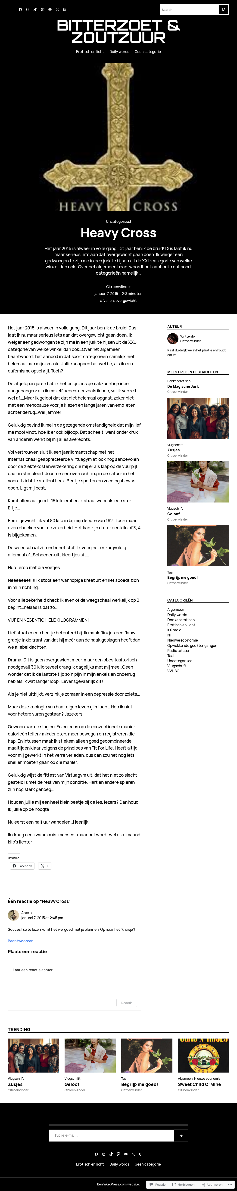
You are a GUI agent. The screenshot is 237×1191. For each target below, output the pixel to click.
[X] (57, 9)
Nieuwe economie (182, 640)
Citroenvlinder (118, 286)
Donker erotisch (178, 381)
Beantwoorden (21, 940)
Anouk (26, 912)
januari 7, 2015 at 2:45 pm (42, 917)
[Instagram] (28, 9)
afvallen (107, 300)
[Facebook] (20, 9)
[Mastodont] (42, 9)
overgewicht (126, 300)
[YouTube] (50, 9)
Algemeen (175, 609)
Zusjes (173, 450)
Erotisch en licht (181, 624)
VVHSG (173, 670)
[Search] (223, 9)
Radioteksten (178, 650)
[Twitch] (65, 9)
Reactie (126, 1003)
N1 (169, 635)
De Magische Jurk (183, 386)
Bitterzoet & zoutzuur (119, 31)
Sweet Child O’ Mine (199, 1084)
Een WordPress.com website (118, 1184)
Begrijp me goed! (182, 577)
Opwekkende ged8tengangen (192, 645)
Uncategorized (118, 221)
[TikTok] (35, 9)
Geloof (173, 514)
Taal (170, 572)
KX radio (174, 630)
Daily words (177, 614)
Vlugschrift (175, 445)
